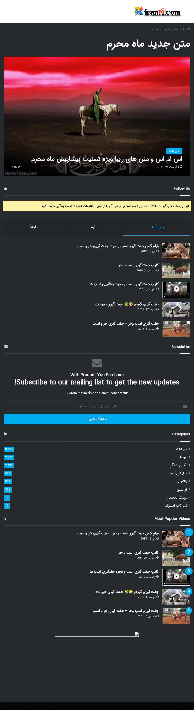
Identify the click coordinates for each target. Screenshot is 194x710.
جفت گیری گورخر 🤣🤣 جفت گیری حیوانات (127, 304)
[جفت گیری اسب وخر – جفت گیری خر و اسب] (176, 329)
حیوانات (181, 449)
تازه (94, 227)
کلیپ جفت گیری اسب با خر (138, 265)
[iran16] (157, 11)
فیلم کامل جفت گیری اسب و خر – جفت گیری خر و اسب (118, 246)
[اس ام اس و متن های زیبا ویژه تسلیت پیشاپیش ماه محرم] (97, 116)
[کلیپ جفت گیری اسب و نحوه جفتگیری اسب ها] (176, 290)
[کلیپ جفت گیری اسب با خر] (176, 270)
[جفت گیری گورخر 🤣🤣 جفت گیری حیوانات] (176, 309)
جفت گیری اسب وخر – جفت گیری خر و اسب (126, 323)
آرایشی (182, 489)
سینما (183, 457)
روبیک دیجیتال (176, 497)
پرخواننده (156, 227)
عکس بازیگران (177, 465)
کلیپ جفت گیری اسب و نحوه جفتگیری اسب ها (124, 284)
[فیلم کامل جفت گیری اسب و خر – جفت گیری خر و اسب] (176, 251)
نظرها (34, 227)
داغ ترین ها (178, 473)
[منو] (6, 13)
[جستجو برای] (187, 13)
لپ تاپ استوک (176, 505)
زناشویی (181, 481)
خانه (183, 29)
